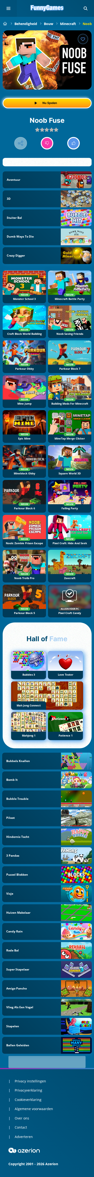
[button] (85, 8)
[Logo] (47, 8)
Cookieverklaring (28, 1099)
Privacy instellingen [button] (30, 1081)
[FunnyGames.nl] (5, 23)
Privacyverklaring (28, 1090)
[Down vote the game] (47, 143)
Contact (21, 1127)
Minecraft (68, 23)
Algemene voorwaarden (34, 1108)
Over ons (22, 1118)
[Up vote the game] (73, 143)
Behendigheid (25, 23)
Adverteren (24, 1136)
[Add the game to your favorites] (83, 39)
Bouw (48, 23)
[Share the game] (20, 143)
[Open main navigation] (8, 8)
